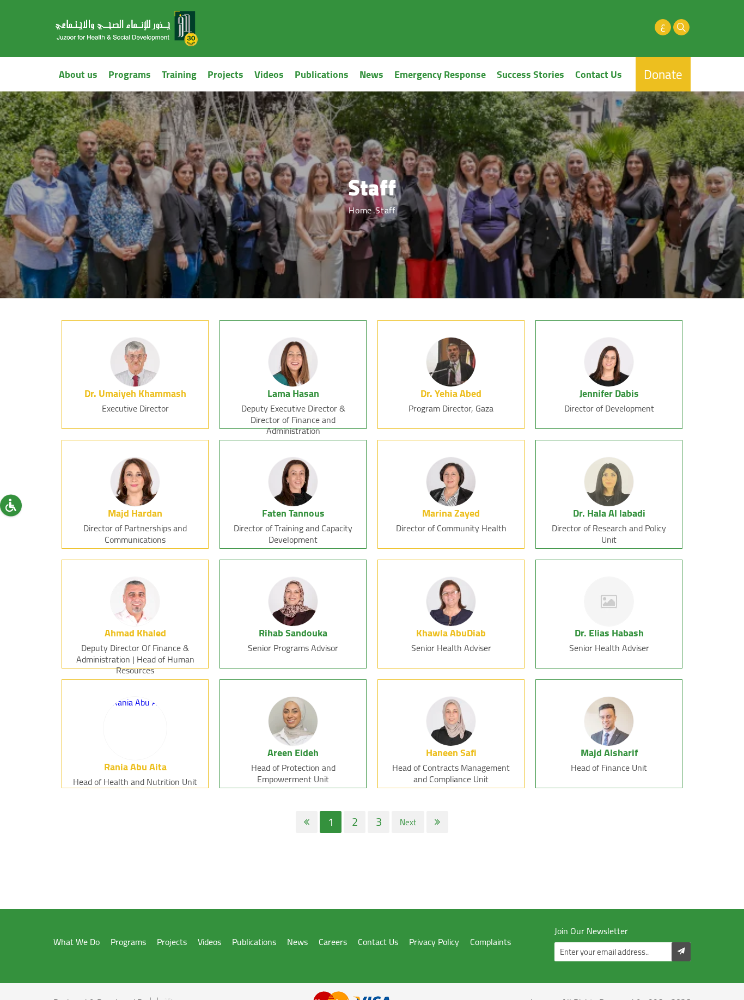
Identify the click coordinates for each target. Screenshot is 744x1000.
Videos (269, 74)
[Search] (681, 27)
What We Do (76, 942)
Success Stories (530, 74)
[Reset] (11, 505)
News (371, 74)
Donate (663, 74)
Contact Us (598, 74)
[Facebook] (589, 27)
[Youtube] (626, 27)
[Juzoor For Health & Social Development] (126, 28)
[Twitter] (607, 27)
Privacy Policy (434, 942)
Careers (333, 942)
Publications (322, 74)
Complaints (490, 942)
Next (408, 822)
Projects (225, 74)
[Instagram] (644, 27)
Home (360, 210)
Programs (129, 74)
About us (78, 74)
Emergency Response (440, 74)
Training (179, 74)
